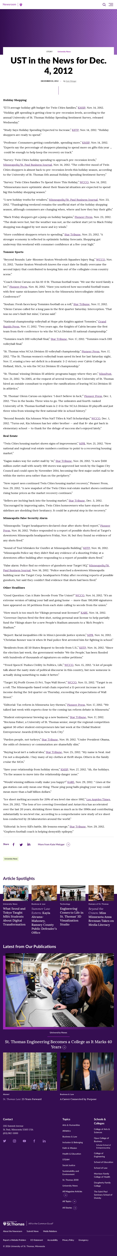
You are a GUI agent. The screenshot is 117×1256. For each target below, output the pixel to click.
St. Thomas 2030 (70, 1180)
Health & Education (71, 1154)
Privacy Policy (68, 1240)
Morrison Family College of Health (102, 1175)
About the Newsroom (12, 1231)
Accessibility (52, 1240)
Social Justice (68, 1165)
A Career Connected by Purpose (78, 1099)
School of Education (103, 1162)
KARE (84, 612)
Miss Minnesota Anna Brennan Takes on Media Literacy (101, 917)
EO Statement (36, 1240)
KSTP (75, 130)
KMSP (81, 107)
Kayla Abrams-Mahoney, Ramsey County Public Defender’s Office (44, 920)
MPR (82, 443)
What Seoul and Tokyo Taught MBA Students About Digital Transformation (14, 916)
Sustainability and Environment (70, 1172)
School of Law (100, 1168)
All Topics (66, 1201)
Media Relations (50, 1231)
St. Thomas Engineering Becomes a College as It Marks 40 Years (58, 1044)
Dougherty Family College (102, 1184)
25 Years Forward (22, 1099)
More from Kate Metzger (51, 844)
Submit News (33, 1231)
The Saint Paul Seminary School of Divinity (103, 1195)
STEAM (65, 1160)
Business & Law (69, 1137)
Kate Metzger (71, 81)
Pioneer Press (83, 217)
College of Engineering (99, 1155)
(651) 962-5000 (10, 1133)
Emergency (83, 1240)
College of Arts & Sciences (102, 1131)
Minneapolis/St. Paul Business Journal (27, 164)
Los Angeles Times (98, 799)
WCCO (84, 182)
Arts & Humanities (71, 1125)
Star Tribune (72, 234)
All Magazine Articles (72, 1192)
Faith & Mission (69, 1148)
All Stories (67, 1208)
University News (64, 52)
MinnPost (105, 373)
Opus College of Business (102, 1143)
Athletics (66, 1131)
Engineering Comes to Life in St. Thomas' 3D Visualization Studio (71, 916)
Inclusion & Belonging (72, 1142)
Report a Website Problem (14, 1240)
